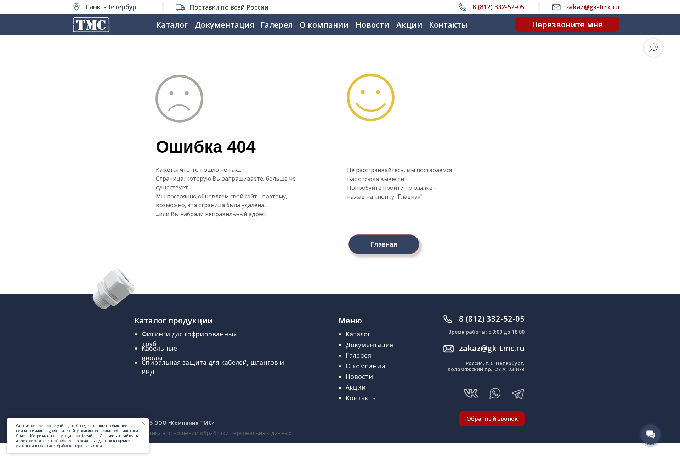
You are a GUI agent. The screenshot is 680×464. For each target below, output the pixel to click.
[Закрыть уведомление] (143, 423)
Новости (372, 24)
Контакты (448, 24)
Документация (224, 24)
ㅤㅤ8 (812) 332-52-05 (492, 318)
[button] (567, 24)
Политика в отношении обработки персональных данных (213, 432)
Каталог (172, 24)
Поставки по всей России (228, 7)
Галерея (276, 24)
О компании (324, 24)
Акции (409, 24)
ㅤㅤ (492, 348)
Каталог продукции (174, 320)
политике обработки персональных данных (75, 445)
